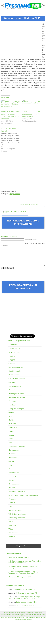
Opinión (11, 461)
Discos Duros (13, 390)
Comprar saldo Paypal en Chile (20, 577)
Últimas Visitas (38, 612)
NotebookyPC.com (18, 614)
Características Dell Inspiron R (19, 557)
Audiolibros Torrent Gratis (25, 617)
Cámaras (11, 363)
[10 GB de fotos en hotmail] (11, 140)
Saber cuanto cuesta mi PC (24, 589)
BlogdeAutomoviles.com (33, 614)
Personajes (12, 469)
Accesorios (12, 345)
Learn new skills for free (8, 617)
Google (11, 412)
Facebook (12, 405)
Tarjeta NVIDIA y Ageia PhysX (28, 204)
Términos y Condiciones (27, 612)
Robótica (11, 488)
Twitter (10, 521)
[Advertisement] (21, 39)
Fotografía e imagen (16, 409)
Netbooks (12, 454)
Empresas (12, 401)
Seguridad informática (16, 491)
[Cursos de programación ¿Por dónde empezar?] (31, 105)
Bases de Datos (14, 352)
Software (11, 503)
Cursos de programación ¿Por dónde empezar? (31, 114)
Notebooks (12, 457)
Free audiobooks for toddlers (23, 619)
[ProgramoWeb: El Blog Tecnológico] (23, 9)
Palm (10, 465)
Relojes (11, 480)
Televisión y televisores (17, 514)
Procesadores (13, 473)
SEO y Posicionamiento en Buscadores (23, 495)
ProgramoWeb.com (10, 612)
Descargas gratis (14, 386)
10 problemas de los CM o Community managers (22, 567)
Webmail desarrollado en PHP (22, 18)
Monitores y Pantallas (16, 446)
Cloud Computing (14, 371)
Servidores (12, 499)
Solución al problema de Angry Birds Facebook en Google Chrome (24, 597)
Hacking (11, 420)
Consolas (11, 382)
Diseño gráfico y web (16, 394)
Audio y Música (14, 348)
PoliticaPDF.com (39, 617)
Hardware (12, 424)
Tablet (10, 506)
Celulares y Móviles (15, 367)
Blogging (11, 360)
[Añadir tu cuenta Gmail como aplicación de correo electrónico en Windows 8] (10, 105)
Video (10, 529)
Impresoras (12, 427)
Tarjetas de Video (14, 510)
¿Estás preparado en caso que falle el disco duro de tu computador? (24, 561)
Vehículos (12, 525)
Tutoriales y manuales (16, 518)
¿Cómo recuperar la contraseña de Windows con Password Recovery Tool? (23, 572)
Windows (11, 536)
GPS (10, 416)
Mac (10, 442)
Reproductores (14, 484)
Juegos (11, 435)
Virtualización (13, 533)
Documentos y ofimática (17, 397)
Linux (10, 439)
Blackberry (12, 356)
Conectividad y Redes (16, 378)
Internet (11, 431)
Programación (15, 194)
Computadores (14, 375)
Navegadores (13, 450)
